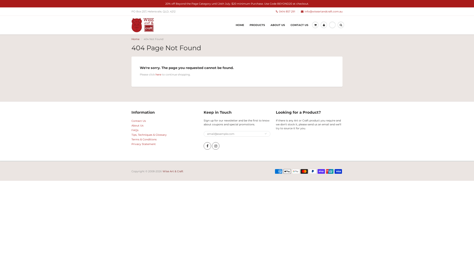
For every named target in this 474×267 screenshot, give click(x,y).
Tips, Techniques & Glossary (149, 134)
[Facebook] (207, 146)
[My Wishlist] (332, 25)
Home (240, 25)
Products (257, 25)
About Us (278, 25)
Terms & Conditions (144, 139)
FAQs (134, 130)
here (158, 74)
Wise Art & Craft (173, 171)
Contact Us (299, 25)
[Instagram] (215, 146)
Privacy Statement (143, 144)
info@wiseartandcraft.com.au (324, 11)
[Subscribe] (265, 134)
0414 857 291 (287, 11)
